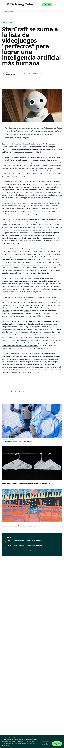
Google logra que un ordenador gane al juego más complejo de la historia (31, 214)
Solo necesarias (45, 744)
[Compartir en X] (15, 391)
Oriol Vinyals (23, 184)
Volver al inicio (8, 11)
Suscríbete (47, 4)
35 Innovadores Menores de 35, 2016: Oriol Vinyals (28, 308)
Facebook (5, 311)
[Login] (55, 4)
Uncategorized (8, 22)
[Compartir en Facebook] (11, 391)
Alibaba (27, 311)
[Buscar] (58, 4)
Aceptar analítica (57, 744)
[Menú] (3, 4)
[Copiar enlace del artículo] (23, 391)
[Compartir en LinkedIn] (19, 391)
